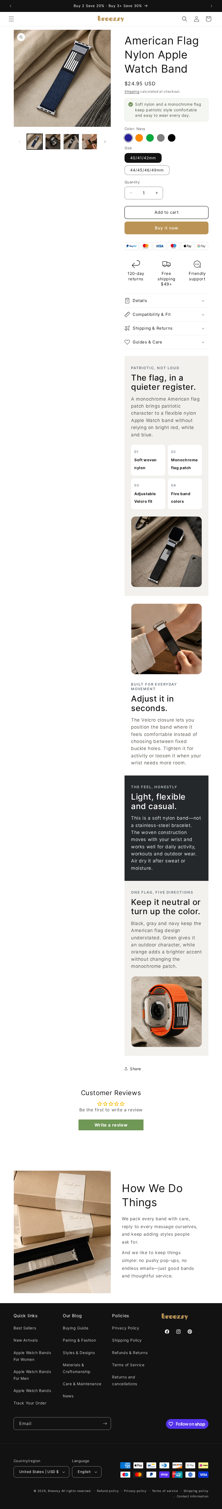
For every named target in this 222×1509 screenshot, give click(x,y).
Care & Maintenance (82, 1383)
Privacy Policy (125, 1328)
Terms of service (165, 1491)
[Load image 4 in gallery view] (71, 142)
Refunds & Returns (130, 1352)
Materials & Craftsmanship (77, 1368)
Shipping (132, 91)
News (68, 1396)
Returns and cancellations (124, 1380)
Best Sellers (25, 1328)
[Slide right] (105, 142)
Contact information (192, 1496)
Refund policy (108, 1491)
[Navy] (128, 138)
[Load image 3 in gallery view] (53, 142)
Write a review (111, 1125)
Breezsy (54, 1491)
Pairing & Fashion (79, 1340)
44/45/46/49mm (147, 170)
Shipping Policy (127, 1340)
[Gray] (161, 138)
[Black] (171, 138)
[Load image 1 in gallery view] (35, 142)
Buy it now (166, 228)
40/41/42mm (143, 157)
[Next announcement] (211, 6)
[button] (11, 19)
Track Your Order (30, 1403)
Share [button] (135, 1068)
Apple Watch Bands (32, 1390)
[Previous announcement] (11, 6)
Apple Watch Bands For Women (32, 1356)
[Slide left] (19, 142)
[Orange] (139, 138)
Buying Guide (75, 1328)
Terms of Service (128, 1364)
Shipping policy (196, 1491)
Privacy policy (135, 1491)
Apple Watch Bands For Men (32, 1375)
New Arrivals (26, 1340)
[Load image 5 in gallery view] (89, 142)
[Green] (150, 138)
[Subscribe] (105, 1423)
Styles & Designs (79, 1352)
